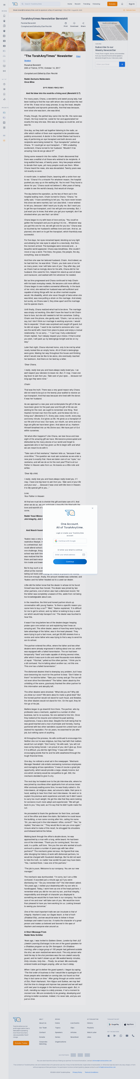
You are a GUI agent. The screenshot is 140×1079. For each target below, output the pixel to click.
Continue (70, 561)
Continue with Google (67, 541)
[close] (92, 508)
